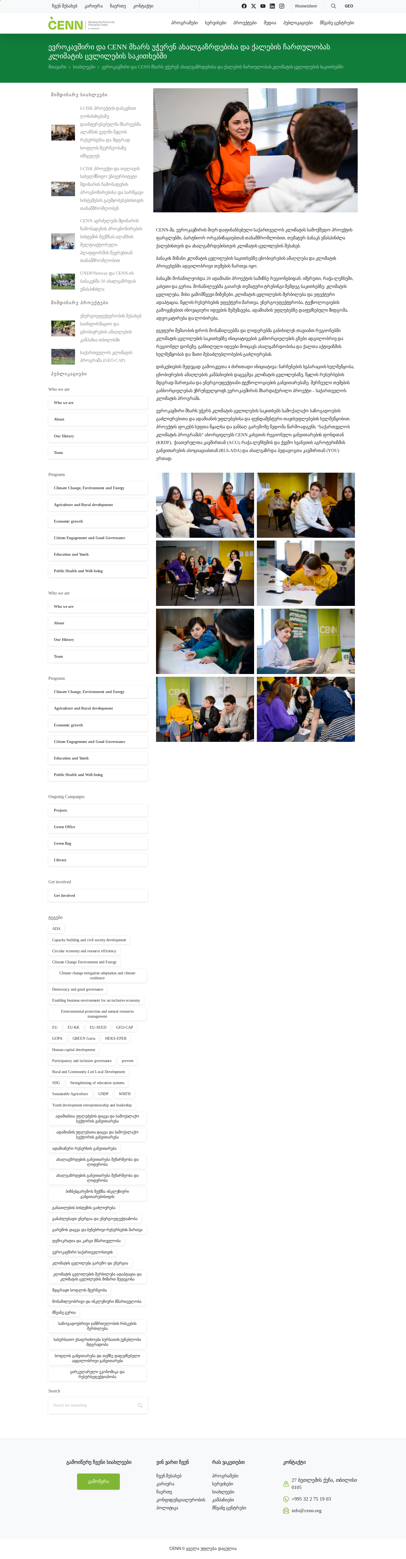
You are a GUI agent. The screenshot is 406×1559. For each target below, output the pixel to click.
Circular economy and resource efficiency (84, 951)
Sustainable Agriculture (70, 1094)
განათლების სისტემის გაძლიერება (83, 1208)
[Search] (333, 6)
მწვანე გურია (64, 1313)
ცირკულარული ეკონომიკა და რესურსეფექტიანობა (97, 1374)
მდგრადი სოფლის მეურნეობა (79, 1290)
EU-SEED (98, 1027)
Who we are (63, 403)
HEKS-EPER (115, 1038)
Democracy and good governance (77, 989)
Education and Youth (71, 554)
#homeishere (306, 6)
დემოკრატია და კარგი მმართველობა (86, 1241)
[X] (253, 6)
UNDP (103, 1094)
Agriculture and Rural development (83, 505)
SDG (56, 1083)
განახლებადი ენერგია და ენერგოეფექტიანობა (95, 1219)
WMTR (125, 1094)
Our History (64, 436)
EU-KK (74, 1027)
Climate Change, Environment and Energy (89, 488)
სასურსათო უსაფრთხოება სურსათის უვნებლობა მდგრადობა (97, 1342)
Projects (60, 810)
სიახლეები (84, 67)
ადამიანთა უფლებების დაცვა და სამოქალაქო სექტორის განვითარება (97, 1118)
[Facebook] (244, 6)
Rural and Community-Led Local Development (88, 1072)
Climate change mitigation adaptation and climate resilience (97, 975)
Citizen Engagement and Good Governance (89, 538)
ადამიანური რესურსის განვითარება (84, 1148)
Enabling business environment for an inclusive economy (96, 1000)
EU (54, 1027)
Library (60, 860)
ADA (56, 929)
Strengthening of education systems (97, 1083)
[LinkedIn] (272, 6)
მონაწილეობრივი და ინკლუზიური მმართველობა (96, 1301)
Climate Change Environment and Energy (84, 962)
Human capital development (73, 1050)
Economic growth (68, 521)
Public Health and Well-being (78, 571)
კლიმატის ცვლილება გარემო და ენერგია (90, 1263)
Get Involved (64, 896)
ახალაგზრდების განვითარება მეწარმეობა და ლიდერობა (97, 1162)
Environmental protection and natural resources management (97, 1013)
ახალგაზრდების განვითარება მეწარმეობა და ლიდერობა (97, 1178)
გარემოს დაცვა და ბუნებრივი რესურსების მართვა (97, 1230)
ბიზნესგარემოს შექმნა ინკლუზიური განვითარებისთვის (97, 1194)
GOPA (57, 1038)
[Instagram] (281, 6)
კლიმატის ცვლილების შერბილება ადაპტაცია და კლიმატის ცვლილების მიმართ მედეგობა (97, 1276)
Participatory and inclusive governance (82, 1061)
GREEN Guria (84, 1038)
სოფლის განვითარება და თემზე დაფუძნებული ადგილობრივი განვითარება (97, 1358)
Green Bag (62, 843)
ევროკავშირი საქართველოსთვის (82, 1252)
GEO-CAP (124, 1027)
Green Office (64, 827)
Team (58, 453)
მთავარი (57, 67)
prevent (127, 1061)
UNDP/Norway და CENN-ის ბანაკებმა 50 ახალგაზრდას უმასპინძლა (108, 281)
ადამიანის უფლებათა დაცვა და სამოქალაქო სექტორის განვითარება (97, 1134)
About (59, 419)
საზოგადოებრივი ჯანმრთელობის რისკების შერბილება (97, 1326)
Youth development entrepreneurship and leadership (92, 1105)
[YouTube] (262, 6)
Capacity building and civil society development (89, 940)
